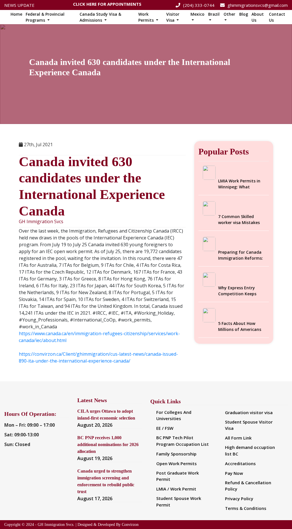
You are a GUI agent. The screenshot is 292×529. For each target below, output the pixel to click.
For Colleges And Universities (173, 415)
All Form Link (238, 438)
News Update (19, 5)
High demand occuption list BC (250, 450)
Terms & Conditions (245, 508)
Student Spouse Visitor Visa (249, 425)
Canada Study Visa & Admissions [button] (100, 17)
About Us (258, 17)
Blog (243, 14)
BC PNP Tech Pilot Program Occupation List (182, 441)
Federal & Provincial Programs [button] (45, 17)
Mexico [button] (197, 14)
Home (16, 14)
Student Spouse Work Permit (178, 501)
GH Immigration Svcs (41, 221)
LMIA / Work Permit (176, 489)
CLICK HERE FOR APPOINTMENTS (107, 5)
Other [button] (229, 14)
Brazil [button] (214, 14)
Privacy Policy (239, 498)
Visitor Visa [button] (172, 17)
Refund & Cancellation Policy (248, 486)
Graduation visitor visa (249, 412)
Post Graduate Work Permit (177, 476)
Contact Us (277, 17)
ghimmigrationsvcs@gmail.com (258, 5)
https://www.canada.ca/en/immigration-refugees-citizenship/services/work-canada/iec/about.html (99, 336)
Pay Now (234, 473)
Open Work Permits (176, 463)
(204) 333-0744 (198, 5)
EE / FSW (164, 428)
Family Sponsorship (176, 454)
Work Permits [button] (146, 17)
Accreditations (240, 463)
